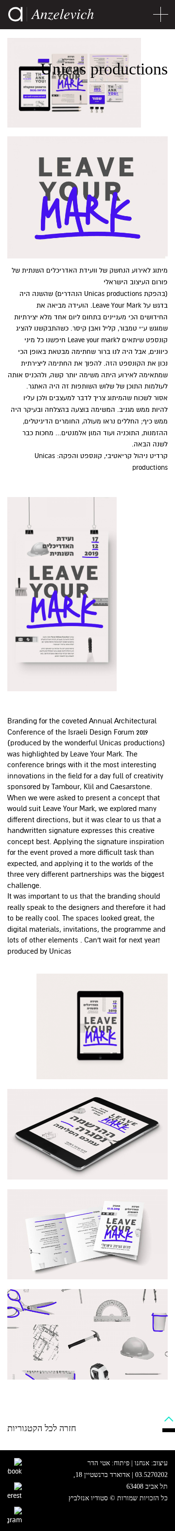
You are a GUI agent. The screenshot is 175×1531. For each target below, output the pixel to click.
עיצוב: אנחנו (151, 1463)
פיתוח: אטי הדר (108, 1463)
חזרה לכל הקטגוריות (41, 1428)
